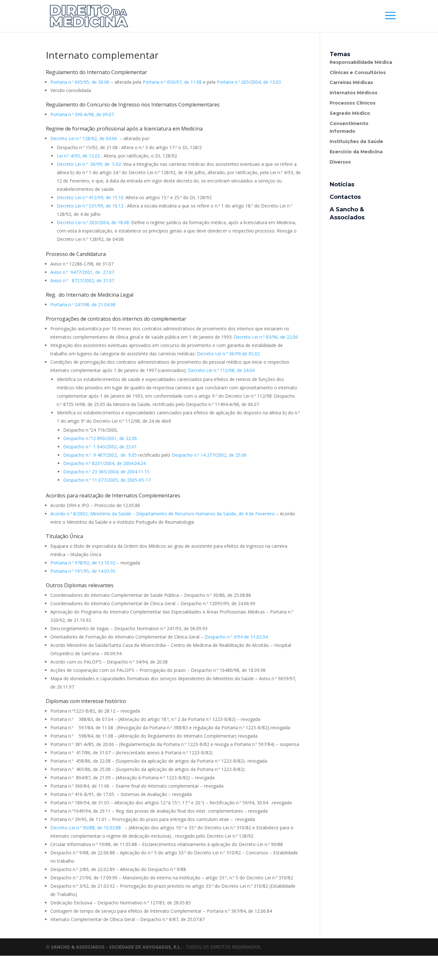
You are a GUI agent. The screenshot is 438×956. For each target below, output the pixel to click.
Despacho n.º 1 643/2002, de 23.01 (100, 447)
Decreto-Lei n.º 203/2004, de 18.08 (93, 222)
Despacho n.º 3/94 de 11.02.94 (236, 637)
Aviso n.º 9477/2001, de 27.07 (82, 272)
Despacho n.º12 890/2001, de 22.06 (100, 438)
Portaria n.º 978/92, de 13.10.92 (82, 563)
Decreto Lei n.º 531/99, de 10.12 (90, 206)
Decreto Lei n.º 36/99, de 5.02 (89, 164)
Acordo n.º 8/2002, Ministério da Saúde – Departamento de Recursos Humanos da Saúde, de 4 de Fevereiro (162, 514)
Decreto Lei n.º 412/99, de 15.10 (90, 197)
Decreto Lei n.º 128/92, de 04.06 (83, 138)
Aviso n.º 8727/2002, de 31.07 (82, 280)
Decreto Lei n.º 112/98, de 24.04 (221, 370)
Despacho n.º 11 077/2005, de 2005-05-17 (107, 480)
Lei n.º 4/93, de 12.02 (78, 156)
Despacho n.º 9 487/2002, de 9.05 (100, 455)
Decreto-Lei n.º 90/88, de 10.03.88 (86, 828)
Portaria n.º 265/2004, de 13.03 (249, 82)
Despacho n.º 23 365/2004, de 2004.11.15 (106, 472)
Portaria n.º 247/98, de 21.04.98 (83, 304)
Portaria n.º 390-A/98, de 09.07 (82, 114)
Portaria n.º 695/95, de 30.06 (79, 82)
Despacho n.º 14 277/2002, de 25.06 (209, 455)
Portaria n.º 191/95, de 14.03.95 (82, 571)
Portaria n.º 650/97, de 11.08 (172, 82)
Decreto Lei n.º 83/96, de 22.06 (266, 337)
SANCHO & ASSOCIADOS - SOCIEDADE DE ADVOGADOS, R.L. (116, 947)
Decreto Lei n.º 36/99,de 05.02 (228, 354)
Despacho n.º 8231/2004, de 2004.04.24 (104, 463)
